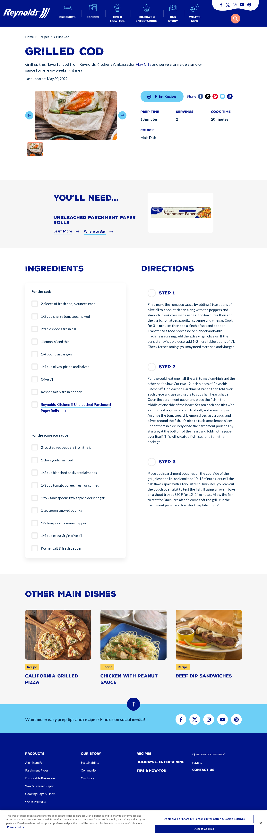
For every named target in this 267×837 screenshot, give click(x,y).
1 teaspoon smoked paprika (61, 510)
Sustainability (90, 762)
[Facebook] (201, 96)
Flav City (143, 64)
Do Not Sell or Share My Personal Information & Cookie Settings (204, 818)
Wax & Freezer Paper (39, 786)
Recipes (44, 37)
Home (29, 37)
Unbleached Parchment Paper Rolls (95, 220)
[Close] (260, 823)
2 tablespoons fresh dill (58, 329)
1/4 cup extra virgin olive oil (61, 535)
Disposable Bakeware (40, 778)
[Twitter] (208, 96)
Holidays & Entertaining (161, 762)
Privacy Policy (15, 827)
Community (89, 770)
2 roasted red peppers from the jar (67, 447)
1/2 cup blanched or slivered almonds (69, 472)
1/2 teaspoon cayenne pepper (64, 523)
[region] (133, 823)
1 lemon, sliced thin (55, 341)
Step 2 (167, 367)
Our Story (87, 778)
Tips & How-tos (151, 770)
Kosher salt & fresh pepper (61, 392)
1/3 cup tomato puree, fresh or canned (70, 485)
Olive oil (47, 379)
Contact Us (203, 770)
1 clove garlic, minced (57, 460)
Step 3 (167, 462)
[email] (223, 96)
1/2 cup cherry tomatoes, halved (65, 316)
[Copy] (230, 96)
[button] (67, 13)
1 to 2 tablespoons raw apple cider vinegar (73, 498)
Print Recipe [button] (165, 96)
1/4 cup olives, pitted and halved (65, 366)
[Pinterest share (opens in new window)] (215, 96)
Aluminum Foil (34, 762)
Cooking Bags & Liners (40, 794)
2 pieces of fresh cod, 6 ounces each (68, 303)
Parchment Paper (36, 770)
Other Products (35, 801)
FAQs (197, 763)
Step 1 (167, 293)
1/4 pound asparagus (57, 354)
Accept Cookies (204, 828)
